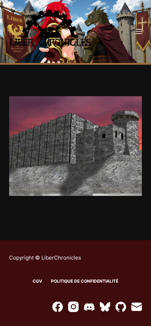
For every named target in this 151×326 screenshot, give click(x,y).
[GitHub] (121, 307)
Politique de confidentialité (84, 281)
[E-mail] (136, 307)
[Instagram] (73, 307)
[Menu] (139, 31)
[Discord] (89, 307)
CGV (37, 281)
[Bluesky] (105, 307)
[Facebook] (57, 307)
